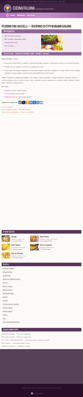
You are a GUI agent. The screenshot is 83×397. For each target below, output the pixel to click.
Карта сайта (62, 1)
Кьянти (6, 93)
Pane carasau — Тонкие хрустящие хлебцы (16, 343)
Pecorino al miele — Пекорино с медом (18, 109)
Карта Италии (31, 15)
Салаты (5, 315)
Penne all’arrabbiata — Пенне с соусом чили (20, 112)
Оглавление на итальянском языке (47, 1)
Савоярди (14, 237)
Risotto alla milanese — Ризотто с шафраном (16, 334)
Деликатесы (6, 276)
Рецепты (12, 15)
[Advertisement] (41, 366)
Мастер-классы (7, 287)
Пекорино (7, 90)
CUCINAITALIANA (24, 8)
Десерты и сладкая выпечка (11, 279)
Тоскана (15, 59)
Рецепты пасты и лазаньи (11, 304)
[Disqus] (41, 144)
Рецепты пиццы (7, 308)
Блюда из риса (7, 272)
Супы (4, 319)
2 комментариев (17, 241)
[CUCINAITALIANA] (6, 15)
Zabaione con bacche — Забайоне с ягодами (16, 346)
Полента (5, 301)
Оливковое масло (10, 97)
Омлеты (5, 297)
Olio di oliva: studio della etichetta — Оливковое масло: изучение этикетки (26, 340)
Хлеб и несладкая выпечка (11, 322)
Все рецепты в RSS (10, 1)
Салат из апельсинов (17, 253)
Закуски (9, 107)
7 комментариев (17, 249)
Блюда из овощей (8, 269)
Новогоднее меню (8, 294)
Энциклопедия (21, 15)
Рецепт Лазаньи (44, 237)
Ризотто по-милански (46, 245)
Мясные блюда (7, 290)
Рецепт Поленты (15, 245)
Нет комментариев (47, 241)
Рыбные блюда (7, 312)
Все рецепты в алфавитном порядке (27, 1)
